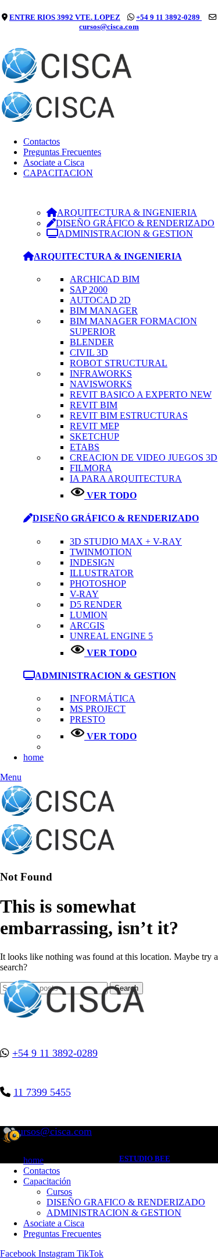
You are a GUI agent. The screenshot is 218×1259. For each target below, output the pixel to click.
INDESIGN (92, 562)
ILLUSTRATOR (102, 573)
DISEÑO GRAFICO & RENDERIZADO (126, 1202)
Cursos (59, 1192)
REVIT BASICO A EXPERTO (141, 394)
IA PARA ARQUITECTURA (126, 478)
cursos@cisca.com (109, 26)
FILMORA (91, 468)
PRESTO (87, 719)
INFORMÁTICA (102, 698)
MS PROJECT (98, 709)
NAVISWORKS (101, 384)
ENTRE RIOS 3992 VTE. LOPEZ (64, 17)
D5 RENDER (96, 604)
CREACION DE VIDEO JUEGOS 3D (143, 457)
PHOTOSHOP (98, 583)
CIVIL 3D (89, 352)
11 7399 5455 (42, 1092)
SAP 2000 (89, 289)
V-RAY (84, 594)
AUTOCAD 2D (100, 300)
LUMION (89, 615)
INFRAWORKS (101, 373)
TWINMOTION (101, 552)
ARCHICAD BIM (105, 279)
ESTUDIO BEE (144, 1158)
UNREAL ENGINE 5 (111, 636)
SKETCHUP (94, 436)
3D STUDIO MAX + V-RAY (126, 541)
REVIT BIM (93, 405)
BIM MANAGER (104, 310)
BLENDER (92, 342)
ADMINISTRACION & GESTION (114, 1213)
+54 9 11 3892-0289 (169, 17)
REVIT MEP (94, 426)
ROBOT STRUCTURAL (118, 363)
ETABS (84, 447)
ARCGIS (87, 625)
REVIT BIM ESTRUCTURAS (129, 415)
